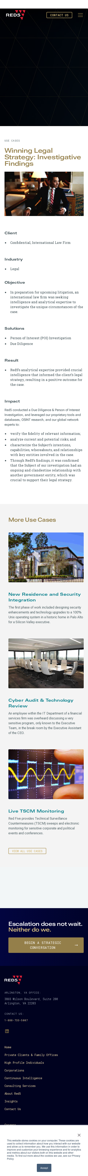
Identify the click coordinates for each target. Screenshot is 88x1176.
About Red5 (13, 1093)
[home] (16, 15)
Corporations (14, 1070)
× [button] (79, 1134)
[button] (80, 15)
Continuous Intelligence (23, 1078)
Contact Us (59, 15)
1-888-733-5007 (16, 1020)
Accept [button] (44, 1167)
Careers (10, 1125)
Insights (11, 1101)
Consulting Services (20, 1086)
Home (8, 1047)
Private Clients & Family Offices (31, 1055)
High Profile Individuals (24, 1063)
